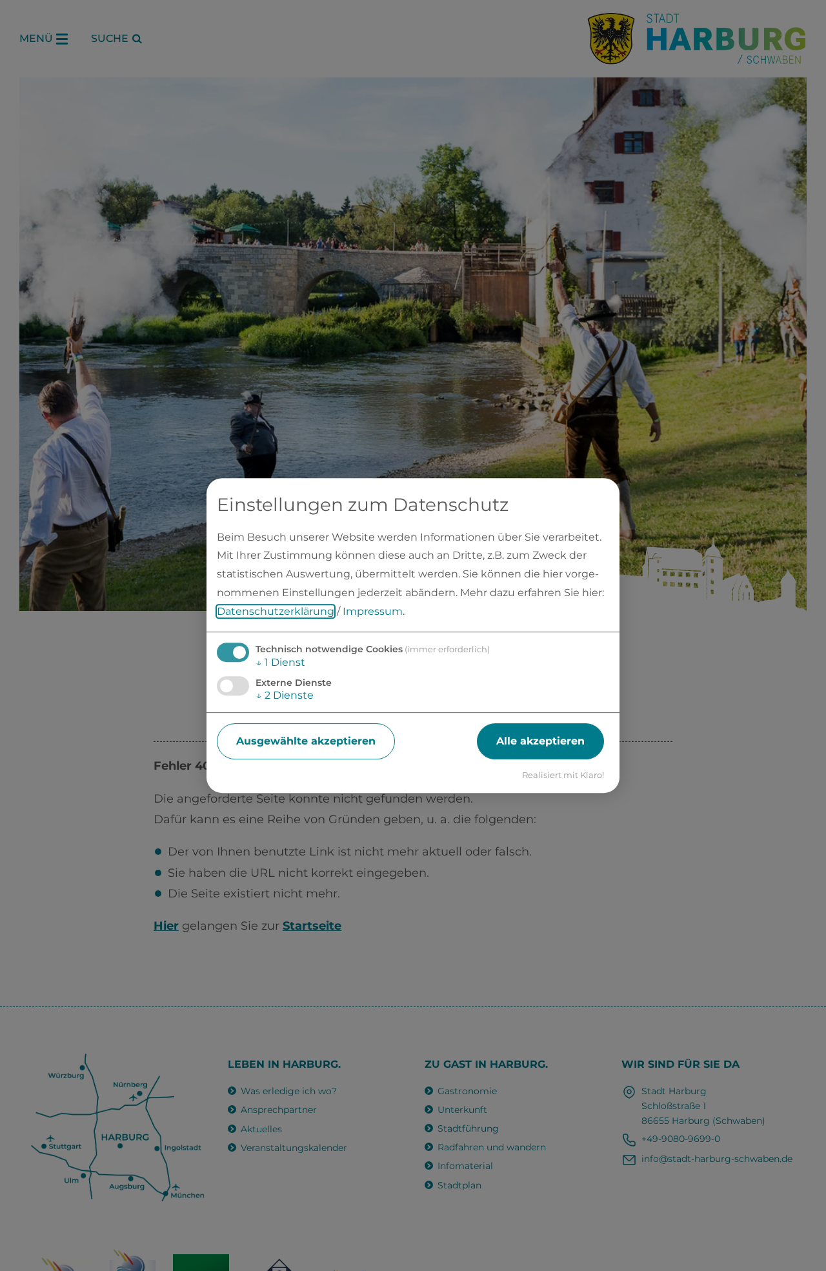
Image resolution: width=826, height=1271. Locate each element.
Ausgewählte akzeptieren (306, 741)
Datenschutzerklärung (275, 611)
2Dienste (285, 695)
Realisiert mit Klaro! (563, 775)
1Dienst (280, 662)
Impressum (373, 611)
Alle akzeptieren (540, 741)
